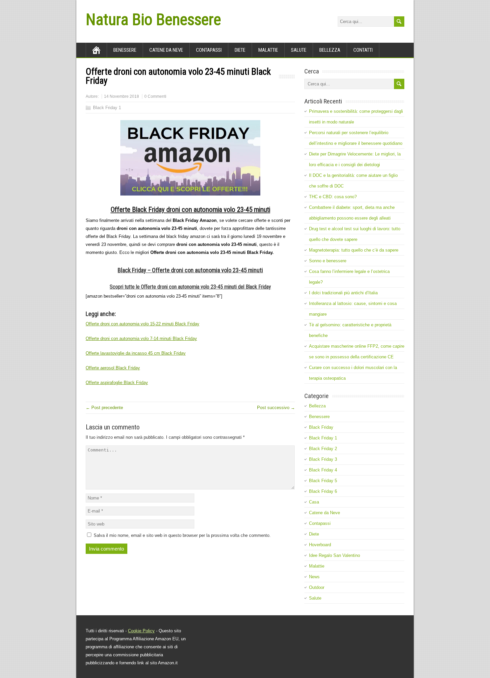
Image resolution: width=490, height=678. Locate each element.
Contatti (363, 50)
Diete (240, 50)
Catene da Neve (166, 50)
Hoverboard (320, 544)
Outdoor (316, 587)
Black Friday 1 (107, 107)
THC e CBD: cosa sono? (333, 196)
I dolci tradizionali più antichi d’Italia (343, 292)
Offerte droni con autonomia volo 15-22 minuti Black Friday (142, 323)
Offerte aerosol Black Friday (113, 367)
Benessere (124, 50)
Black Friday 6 (323, 491)
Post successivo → (276, 407)
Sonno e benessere (327, 260)
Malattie (268, 50)
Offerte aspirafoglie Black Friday (117, 382)
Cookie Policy (141, 630)
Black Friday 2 (323, 448)
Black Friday (321, 427)
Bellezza (329, 50)
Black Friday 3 (323, 459)
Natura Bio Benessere (153, 19)
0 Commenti (155, 96)
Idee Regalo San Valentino (334, 555)
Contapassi (209, 50)
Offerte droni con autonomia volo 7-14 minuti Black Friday (141, 338)
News (314, 576)
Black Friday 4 (323, 469)
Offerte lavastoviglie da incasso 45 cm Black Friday (136, 353)
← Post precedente (104, 407)
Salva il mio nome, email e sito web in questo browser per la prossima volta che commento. (182, 535)
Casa (314, 501)
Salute (298, 50)
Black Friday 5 (323, 480)
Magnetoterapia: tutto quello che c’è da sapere (353, 250)
